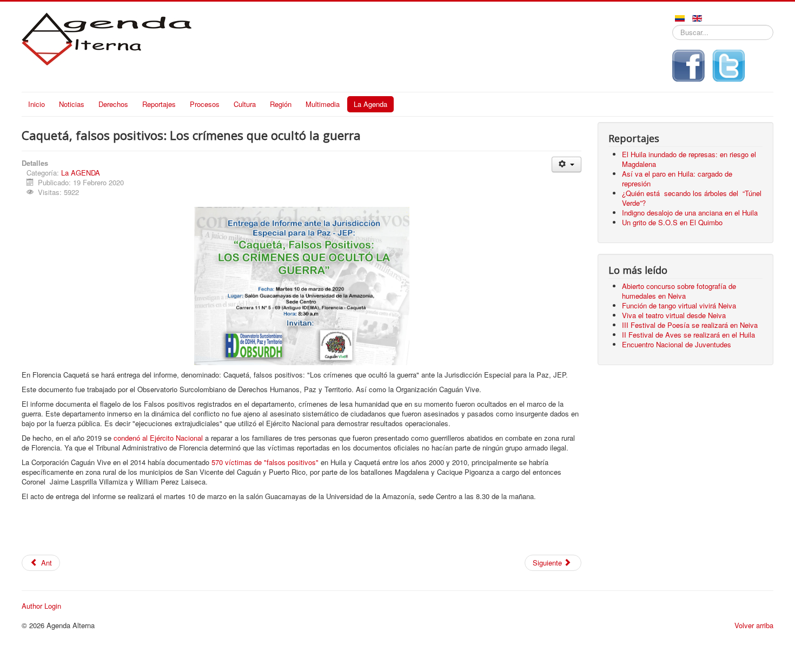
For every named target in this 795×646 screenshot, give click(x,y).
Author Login (41, 606)
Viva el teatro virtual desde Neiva (674, 315)
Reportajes (159, 104)
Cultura (245, 104)
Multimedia (323, 104)
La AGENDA (80, 172)
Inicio (36, 104)
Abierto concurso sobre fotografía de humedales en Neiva (679, 291)
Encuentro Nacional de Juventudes (676, 344)
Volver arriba (753, 625)
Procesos (205, 104)
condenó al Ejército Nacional (158, 438)
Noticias (71, 104)
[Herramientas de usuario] (566, 164)
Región (281, 104)
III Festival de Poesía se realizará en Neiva (690, 325)
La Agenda (370, 104)
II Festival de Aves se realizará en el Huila (688, 334)
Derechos (113, 104)
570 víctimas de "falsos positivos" (264, 462)
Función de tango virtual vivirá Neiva (679, 305)
